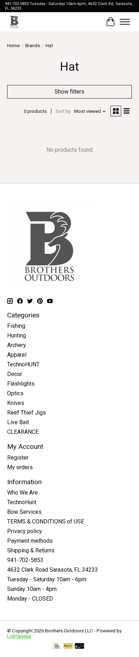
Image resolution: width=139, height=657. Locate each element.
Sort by (63, 111)
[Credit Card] (56, 646)
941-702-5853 (25, 560)
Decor (14, 374)
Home (13, 45)
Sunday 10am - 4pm (32, 589)
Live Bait (18, 422)
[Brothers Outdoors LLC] (14, 21)
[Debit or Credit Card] (79, 646)
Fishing (16, 325)
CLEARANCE (22, 431)
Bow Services (24, 511)
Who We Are (22, 492)
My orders (20, 467)
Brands (32, 45)
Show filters (69, 91)
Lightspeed (19, 636)
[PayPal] (68, 646)
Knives (15, 403)
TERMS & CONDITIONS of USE (45, 521)
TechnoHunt (21, 502)
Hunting (16, 335)
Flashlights (21, 383)
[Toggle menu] (125, 22)
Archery (16, 345)
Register (18, 457)
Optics (15, 393)
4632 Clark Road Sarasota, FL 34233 (52, 569)
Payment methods (30, 540)
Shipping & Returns (31, 550)
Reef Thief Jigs (26, 412)
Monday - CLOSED (30, 598)
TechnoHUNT (23, 364)
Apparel (16, 354)
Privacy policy (24, 531)
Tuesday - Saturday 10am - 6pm (46, 579)
